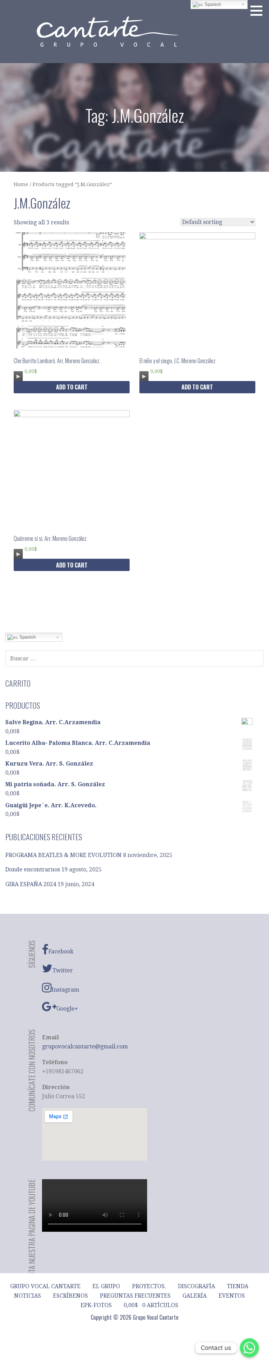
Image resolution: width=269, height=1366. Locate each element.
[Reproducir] (18, 376)
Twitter (63, 970)
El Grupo (106, 1286)
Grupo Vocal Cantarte (45, 1286)
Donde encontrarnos (32, 869)
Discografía (196, 1286)
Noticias (27, 1295)
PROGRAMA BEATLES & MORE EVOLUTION (63, 855)
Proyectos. (149, 1286)
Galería (194, 1295)
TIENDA (237, 1286)
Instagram (65, 989)
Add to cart (72, 387)
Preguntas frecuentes (135, 1295)
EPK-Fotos (96, 1305)
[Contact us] (249, 1347)
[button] (259, 10)
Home (21, 184)
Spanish (27, 637)
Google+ (67, 1008)
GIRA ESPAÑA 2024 (30, 884)
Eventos (232, 1295)
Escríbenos (70, 1295)
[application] (18, 375)
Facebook (61, 951)
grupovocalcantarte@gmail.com (85, 1046)
